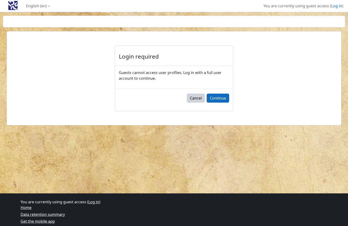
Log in (336, 6)
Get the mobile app (38, 221)
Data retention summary (43, 214)
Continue (218, 98)
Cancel (196, 98)
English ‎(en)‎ (36, 6)
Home (26, 207)
